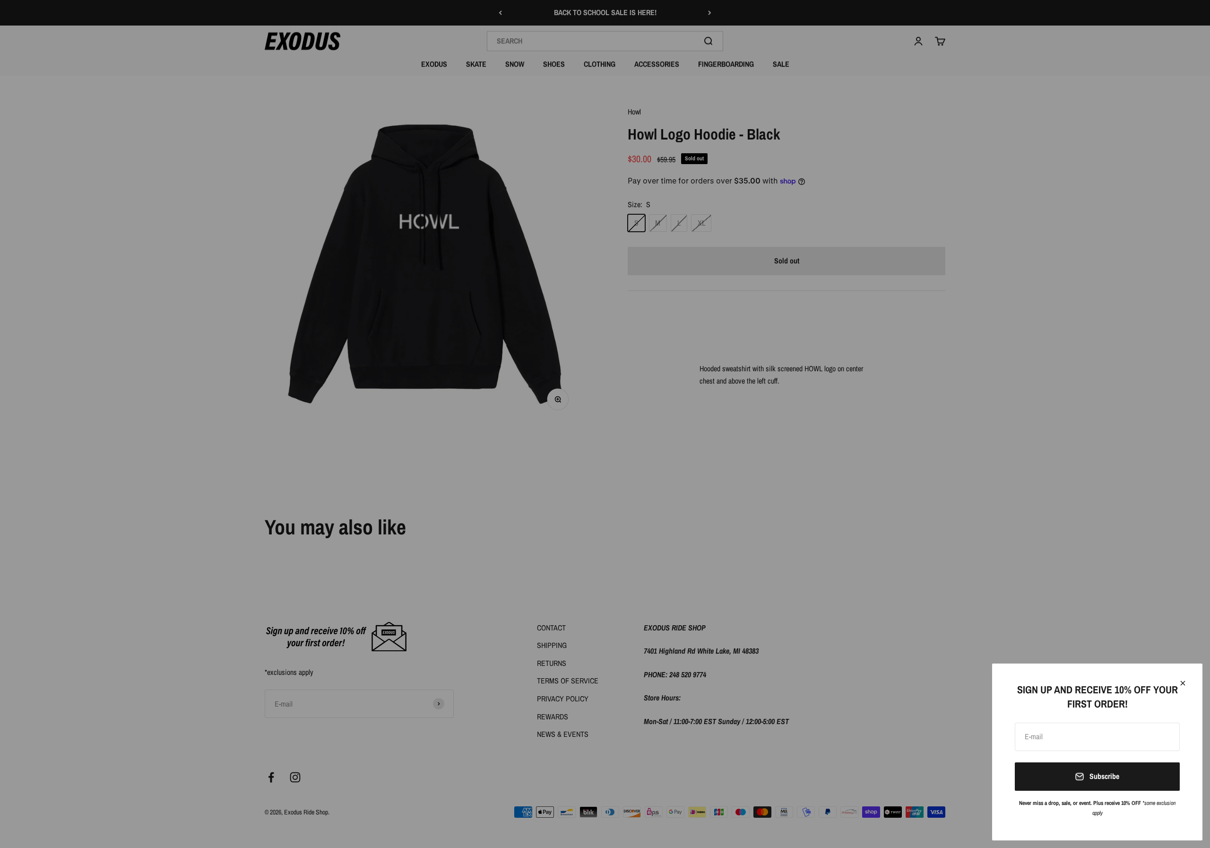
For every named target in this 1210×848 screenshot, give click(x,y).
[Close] (1182, 683)
